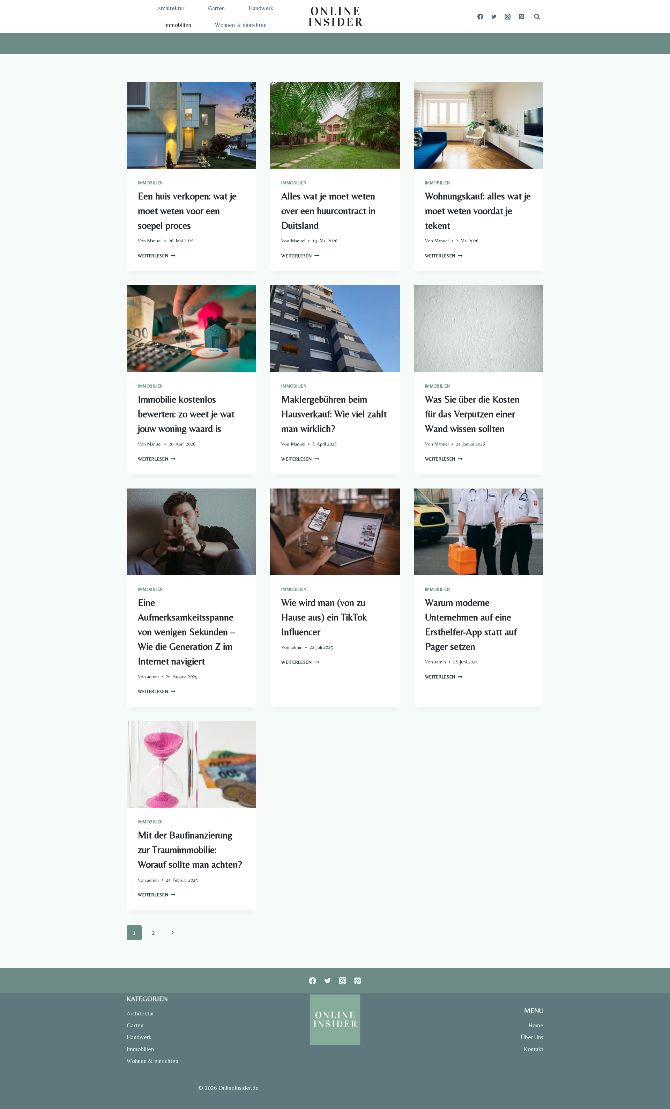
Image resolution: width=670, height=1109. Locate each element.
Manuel (154, 240)
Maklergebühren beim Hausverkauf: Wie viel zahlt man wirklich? (334, 414)
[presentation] (191, 125)
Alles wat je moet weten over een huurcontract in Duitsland (328, 210)
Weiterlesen (157, 255)
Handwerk (260, 8)
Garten (216, 8)
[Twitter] (494, 17)
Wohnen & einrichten (241, 24)
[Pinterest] (521, 17)
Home (535, 1025)
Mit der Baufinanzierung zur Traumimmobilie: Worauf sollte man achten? (190, 849)
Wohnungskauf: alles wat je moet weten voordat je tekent (478, 210)
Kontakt (533, 1048)
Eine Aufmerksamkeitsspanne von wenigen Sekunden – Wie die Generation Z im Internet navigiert (186, 632)
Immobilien (177, 24)
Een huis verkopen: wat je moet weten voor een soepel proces (187, 210)
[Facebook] (480, 17)
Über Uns (532, 1037)
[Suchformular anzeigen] (537, 16)
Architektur (170, 8)
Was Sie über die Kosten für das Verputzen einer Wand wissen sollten (472, 414)
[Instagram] (508, 17)
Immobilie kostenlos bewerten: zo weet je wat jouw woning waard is (186, 414)
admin (153, 676)
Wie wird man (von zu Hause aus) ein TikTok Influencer (324, 617)
